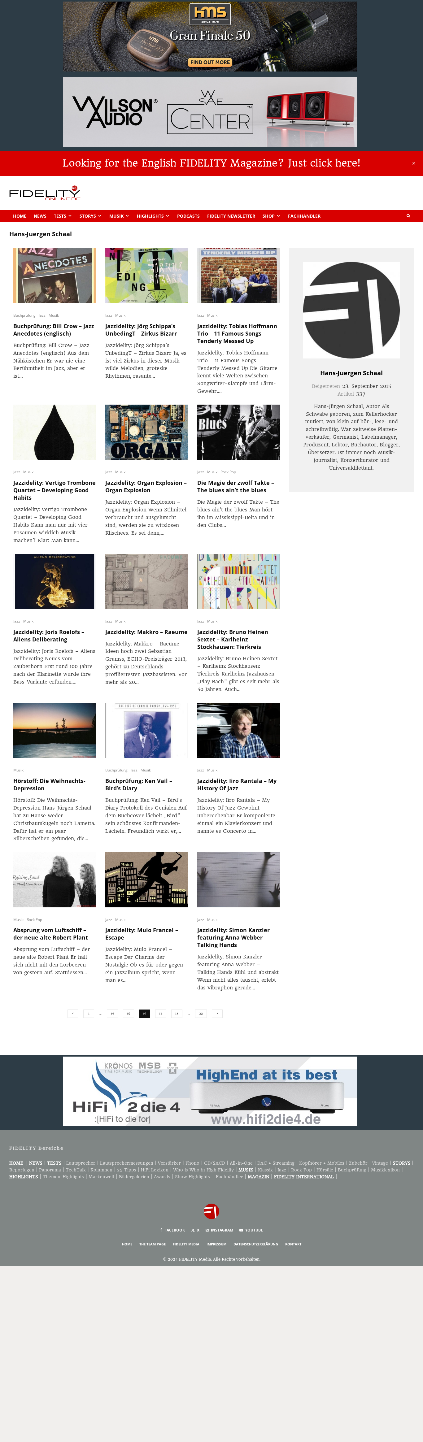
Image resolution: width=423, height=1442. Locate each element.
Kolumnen (101, 1169)
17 (160, 1013)
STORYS (402, 1163)
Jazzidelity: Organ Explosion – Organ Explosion (146, 486)
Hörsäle (324, 1169)
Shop (269, 216)
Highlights (150, 216)
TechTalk (76, 1169)
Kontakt (293, 1244)
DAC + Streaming (275, 1163)
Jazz (42, 315)
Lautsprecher (80, 1163)
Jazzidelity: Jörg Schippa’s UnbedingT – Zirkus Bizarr (141, 329)
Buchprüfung (24, 315)
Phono (192, 1163)
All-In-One (241, 1163)
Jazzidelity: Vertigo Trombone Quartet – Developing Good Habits (54, 490)
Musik (116, 216)
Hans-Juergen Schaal (351, 373)
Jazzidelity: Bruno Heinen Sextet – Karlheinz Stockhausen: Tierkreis (232, 639)
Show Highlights (192, 1176)
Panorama (50, 1169)
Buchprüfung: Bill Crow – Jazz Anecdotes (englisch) (53, 329)
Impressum (216, 1244)
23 (201, 1013)
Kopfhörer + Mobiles (321, 1163)
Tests (60, 216)
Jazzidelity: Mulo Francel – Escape (141, 933)
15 (128, 1013)
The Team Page (152, 1244)
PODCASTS (188, 216)
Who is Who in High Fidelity (203, 1169)
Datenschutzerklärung (255, 1244)
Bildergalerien (134, 1176)
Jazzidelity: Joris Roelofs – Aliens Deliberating (48, 635)
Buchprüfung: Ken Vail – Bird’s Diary (138, 784)
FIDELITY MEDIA (186, 1244)
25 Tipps (126, 1169)
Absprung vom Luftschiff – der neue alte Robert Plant (50, 933)
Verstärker (169, 1163)
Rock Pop (228, 472)
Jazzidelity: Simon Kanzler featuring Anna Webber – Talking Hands (233, 937)
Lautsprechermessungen (126, 1163)
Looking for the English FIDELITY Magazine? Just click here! (211, 163)
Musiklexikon (385, 1169)
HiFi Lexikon (154, 1169)
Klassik (265, 1169)
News (40, 216)
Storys (88, 216)
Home (19, 216)
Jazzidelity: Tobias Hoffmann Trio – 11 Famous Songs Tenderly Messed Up (237, 333)
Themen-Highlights (63, 1176)
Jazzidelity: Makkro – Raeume (146, 632)
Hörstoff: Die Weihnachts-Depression (49, 784)
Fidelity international (304, 1176)
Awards (162, 1176)
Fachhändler (304, 216)
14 (112, 1013)
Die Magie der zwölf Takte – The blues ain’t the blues (235, 486)
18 (176, 1013)
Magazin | (261, 1176)
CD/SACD (214, 1163)
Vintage (380, 1163)
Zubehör (358, 1163)
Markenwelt (101, 1176)
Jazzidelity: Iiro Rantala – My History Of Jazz (237, 784)
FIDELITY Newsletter (231, 216)
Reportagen (21, 1169)
